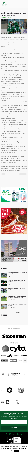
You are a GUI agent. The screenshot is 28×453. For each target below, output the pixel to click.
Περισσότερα (17, 312)
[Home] (4, 5)
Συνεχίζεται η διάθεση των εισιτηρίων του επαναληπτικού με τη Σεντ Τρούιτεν (16, 281)
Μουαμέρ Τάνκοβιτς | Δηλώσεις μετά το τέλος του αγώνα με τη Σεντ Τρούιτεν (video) (17, 297)
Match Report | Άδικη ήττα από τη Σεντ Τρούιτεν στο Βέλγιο (17, 305)
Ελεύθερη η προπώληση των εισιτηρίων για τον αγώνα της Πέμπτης (17, 273)
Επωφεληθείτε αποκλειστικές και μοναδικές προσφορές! (14, 417)
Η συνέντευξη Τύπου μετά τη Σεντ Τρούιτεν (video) (16, 289)
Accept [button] (16, 451)
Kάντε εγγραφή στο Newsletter (14, 414)
